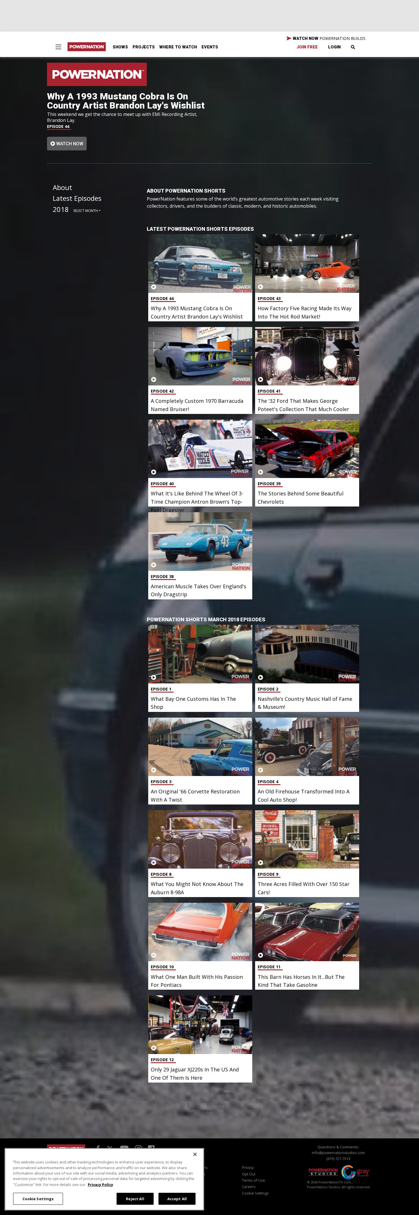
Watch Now (69, 143)
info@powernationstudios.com (338, 1152)
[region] (104, 1179)
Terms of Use (253, 1180)
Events (210, 47)
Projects (144, 47)
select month (85, 210)
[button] (58, 48)
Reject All (135, 1198)
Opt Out (248, 1174)
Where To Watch (178, 47)
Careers (249, 1186)
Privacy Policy (100, 1184)
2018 (61, 209)
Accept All (177, 1198)
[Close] (195, 1154)
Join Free (307, 47)
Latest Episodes (77, 198)
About (62, 187)
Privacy (248, 1167)
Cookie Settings (38, 1198)
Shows (120, 47)
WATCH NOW (328, 38)
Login (334, 47)
